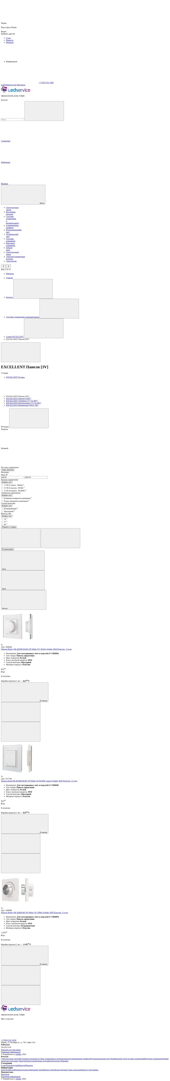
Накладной (9, 511)
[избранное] (20, 731)
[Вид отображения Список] (60, 538)
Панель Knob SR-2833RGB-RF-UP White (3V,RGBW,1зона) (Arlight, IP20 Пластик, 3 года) (39, 781)
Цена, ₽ (4, 475)
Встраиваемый (11, 509)
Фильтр (5, 608)
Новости (9, 40)
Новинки (10, 274)
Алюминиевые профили (12, 226)
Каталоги (5, 1070)
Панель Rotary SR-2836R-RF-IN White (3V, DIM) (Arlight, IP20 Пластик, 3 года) (34, 913)
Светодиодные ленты (10, 1059)
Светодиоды (11, 261)
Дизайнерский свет (118, 1059)
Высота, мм (6, 514)
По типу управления (10, 467)
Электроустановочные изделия (36, 1061)
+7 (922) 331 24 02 (8, 1040)
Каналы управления (9, 480)
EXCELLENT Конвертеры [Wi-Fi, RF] (22, 405)
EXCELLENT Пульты (15, 377)
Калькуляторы (61, 1070)
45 (5, 524)
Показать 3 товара (9, 527)
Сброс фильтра (8, 470)
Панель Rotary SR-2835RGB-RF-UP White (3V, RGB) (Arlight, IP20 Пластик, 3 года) (36, 649)
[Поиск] (44, 111)
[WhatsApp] (19, 83)
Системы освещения (10, 240)
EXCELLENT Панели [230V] (18, 399)
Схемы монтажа (74, 1070)
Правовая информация (10, 1052)
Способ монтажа (8, 503)
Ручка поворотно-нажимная (16, 501)
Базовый (5, 448)
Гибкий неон (9, 249)
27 (5, 522)
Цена (4, 569)
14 (5, 519)
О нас (8, 38)
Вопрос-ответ (49, 1070)
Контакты (21, 85)
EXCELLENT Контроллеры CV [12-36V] (23, 403)
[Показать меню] (33, 289)
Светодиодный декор (14, 1061)
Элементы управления (10, 493)
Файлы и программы (89, 1070)
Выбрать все (7, 482)
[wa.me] (19, 1038)
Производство (12, 1065)
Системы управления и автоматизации (53, 1059)
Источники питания (11, 213)
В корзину (43, 701)
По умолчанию (7, 549)
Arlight (18, 1054)
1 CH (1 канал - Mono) (14, 485)
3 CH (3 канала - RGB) (14, 488)
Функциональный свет (100, 1059)
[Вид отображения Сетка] (20, 538)
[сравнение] (20, 712)
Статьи (40, 1070)
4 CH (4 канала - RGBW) (15, 491)
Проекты (10, 42)
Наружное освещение (10, 244)
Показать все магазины (11, 1050)
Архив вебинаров (29, 1070)
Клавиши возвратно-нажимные (18, 498)
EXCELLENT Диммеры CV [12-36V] (22, 401)
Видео (11, 1070)
